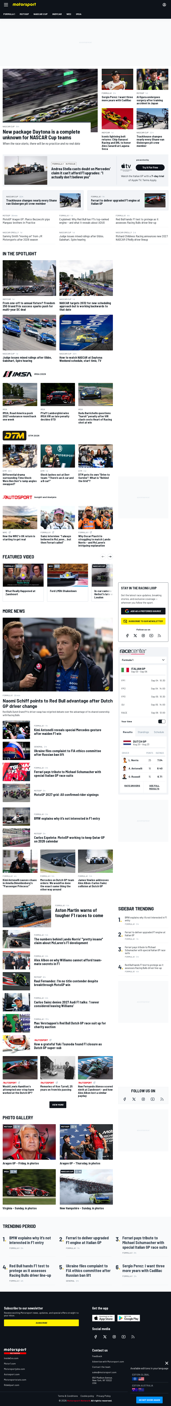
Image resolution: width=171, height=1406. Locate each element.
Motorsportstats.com (15, 1379)
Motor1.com (10, 1363)
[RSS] (159, 635)
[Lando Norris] (124, 760)
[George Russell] (124, 776)
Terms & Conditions (68, 1395)
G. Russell (134, 776)
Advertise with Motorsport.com (108, 1361)
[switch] (161, 721)
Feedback (97, 1356)
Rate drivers (132, 785)
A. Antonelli (135, 768)
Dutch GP (139, 741)
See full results (154, 787)
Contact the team (101, 1366)
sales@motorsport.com (104, 1372)
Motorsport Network (78, 1400)
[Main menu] (6, 4)
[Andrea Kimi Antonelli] (124, 768)
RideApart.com (11, 1385)
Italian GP (138, 668)
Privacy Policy (104, 1395)
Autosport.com (12, 1374)
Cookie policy (87, 1395)
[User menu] (164, 4)
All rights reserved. (101, 1400)
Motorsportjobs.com (14, 1368)
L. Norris (133, 760)
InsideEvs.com (11, 1358)
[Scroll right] (110, 556)
